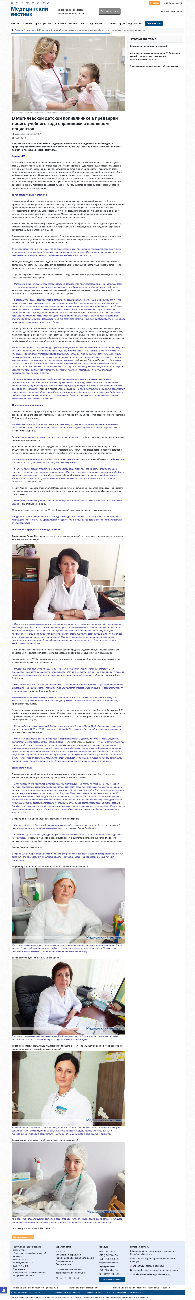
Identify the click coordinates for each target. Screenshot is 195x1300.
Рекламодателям (64, 1261)
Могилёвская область (22, 1237)
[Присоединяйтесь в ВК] (17, 3)
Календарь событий (173, 3)
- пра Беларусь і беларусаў (151, 1274)
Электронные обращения (68, 1255)
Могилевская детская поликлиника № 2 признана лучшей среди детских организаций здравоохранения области (155, 56)
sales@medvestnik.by (109, 1274)
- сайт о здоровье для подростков (155, 1270)
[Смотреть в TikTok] (38, 3)
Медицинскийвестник (29, 11)
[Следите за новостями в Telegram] (33, 3)
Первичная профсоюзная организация (75, 1258)
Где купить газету (64, 1264)
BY (48, 3)
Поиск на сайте (110, 11)
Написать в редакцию (112, 1279)
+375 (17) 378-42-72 (108, 1251)
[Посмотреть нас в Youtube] (27, 3)
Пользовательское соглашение (67, 1293)
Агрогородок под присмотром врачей (148, 46)
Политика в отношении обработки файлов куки (34, 1287)
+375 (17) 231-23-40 (108, 1259)
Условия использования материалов (128, 1293)
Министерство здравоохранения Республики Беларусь (152, 1260)
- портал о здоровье (148, 1266)
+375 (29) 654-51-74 (108, 1270)
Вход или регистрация (171, 11)
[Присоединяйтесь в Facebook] (22, 3)
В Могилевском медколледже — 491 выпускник (154, 66)
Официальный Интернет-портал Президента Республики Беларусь (152, 1252)
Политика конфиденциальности (97, 1293)
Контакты (61, 1251)
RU (43, 3)
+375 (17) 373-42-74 (108, 1255)
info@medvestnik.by (108, 1262)
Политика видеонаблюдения (83, 1287)
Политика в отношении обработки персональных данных (141, 1287)
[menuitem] (16, 23)
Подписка (154, 3)
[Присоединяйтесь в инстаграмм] (12, 3)
